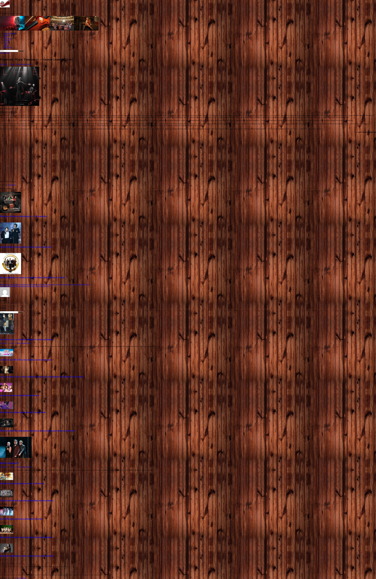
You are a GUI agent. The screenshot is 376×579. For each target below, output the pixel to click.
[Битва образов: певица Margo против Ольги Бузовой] (6, 408)
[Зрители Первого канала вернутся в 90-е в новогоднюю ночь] (10, 243)
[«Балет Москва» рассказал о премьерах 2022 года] (6, 515)
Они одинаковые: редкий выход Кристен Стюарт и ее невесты (26, 339)
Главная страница (10, 33)
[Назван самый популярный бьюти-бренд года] (6, 391)
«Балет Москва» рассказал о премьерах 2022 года (21, 519)
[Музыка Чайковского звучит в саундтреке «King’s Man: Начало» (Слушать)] (10, 273)
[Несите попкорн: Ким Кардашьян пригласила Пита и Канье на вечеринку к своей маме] (6, 427)
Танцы (6, 42)
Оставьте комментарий (23, 64)
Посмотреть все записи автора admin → (13, 304)
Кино (6, 37)
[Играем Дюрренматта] (16, 457)
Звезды (6, 46)
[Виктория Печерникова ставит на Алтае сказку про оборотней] (6, 552)
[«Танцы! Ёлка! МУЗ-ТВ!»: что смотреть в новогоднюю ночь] (6, 356)
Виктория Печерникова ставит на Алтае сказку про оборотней (27, 556)
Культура (7, 35)
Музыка (6, 40)
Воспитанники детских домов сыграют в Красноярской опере (26, 537)
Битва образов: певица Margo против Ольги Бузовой (23, 412)
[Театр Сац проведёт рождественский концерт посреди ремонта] (6, 496)
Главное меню (4, 53)
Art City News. (4, 10)
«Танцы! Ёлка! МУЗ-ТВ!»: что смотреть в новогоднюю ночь (26, 360)
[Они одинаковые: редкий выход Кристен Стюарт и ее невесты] (7, 334)
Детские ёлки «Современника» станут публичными (22, 483)
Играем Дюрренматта (9, 463)
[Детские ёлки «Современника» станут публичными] (6, 479)
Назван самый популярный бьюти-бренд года (19, 395)
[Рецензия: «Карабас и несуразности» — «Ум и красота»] (10, 212)
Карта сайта (8, 47)
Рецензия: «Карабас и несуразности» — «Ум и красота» (23, 216)
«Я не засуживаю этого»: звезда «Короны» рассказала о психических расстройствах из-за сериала (42, 377)
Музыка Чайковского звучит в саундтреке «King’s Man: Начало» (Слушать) (32, 277)
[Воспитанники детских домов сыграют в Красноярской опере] (6, 533)
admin (12, 64)
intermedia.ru (11, 185)
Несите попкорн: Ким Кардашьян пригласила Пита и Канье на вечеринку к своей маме (37, 431)
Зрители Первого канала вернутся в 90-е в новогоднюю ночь (26, 247)
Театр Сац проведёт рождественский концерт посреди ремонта (26, 500)
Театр (6, 44)
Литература (8, 38)
